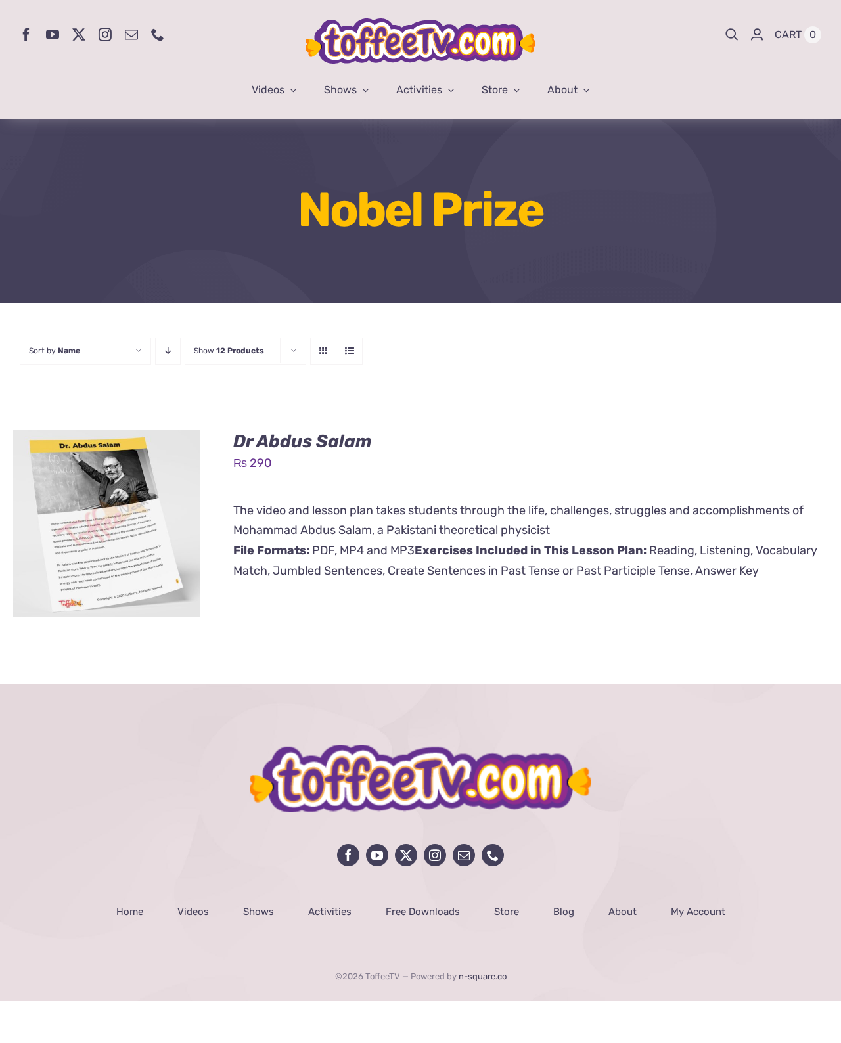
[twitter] (78, 34)
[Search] (732, 35)
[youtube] (52, 34)
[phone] (157, 34)
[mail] (131, 34)
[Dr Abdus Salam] (106, 440)
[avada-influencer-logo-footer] (420, 750)
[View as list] (349, 351)
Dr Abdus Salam (302, 441)
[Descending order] (168, 351)
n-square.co (483, 976)
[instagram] (105, 34)
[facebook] (26, 34)
